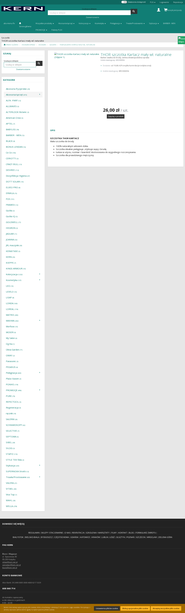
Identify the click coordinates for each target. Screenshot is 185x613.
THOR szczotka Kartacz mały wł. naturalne (77, 45)
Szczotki (53, 45)
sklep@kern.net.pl (9, 562)
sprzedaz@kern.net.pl (11, 565)
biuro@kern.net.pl (9, 568)
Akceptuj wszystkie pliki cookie (166, 608)
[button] (153, 2)
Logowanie (164, 2)
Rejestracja (178, 2)
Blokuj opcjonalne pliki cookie (135, 608)
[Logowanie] (158, 9)
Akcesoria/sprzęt (28, 45)
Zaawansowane (92, 17)
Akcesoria (42, 45)
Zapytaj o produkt (115, 116)
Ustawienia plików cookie (107, 608)
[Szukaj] (134, 11)
